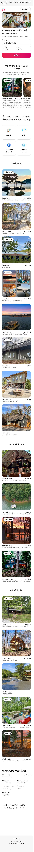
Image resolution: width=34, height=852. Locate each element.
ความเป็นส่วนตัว (13, 843)
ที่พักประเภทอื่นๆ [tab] (7, 775)
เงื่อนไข (22, 843)
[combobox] (16, 43)
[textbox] (9, 49)
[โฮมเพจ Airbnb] (3, 9)
